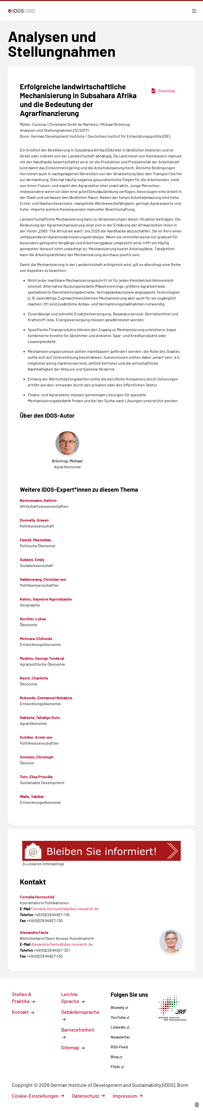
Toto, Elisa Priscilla (36, 776)
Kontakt (21, 1012)
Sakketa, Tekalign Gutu (40, 717)
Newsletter (120, 1037)
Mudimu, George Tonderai (42, 658)
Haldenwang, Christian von (43, 579)
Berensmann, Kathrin (38, 500)
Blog (115, 1056)
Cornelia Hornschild (37, 896)
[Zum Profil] (171, 941)
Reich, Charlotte (34, 678)
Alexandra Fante (34, 932)
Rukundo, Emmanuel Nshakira (46, 697)
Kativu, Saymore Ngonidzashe (46, 599)
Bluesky (118, 1007)
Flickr (116, 1066)
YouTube (119, 1017)
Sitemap (70, 1047)
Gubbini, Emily (32, 559)
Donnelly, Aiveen (34, 520)
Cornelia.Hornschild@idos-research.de (65, 908)
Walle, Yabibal (32, 796)
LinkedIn (119, 1027)
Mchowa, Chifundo (36, 638)
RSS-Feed (119, 1046)
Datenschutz (85, 1096)
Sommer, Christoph (36, 756)
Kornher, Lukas (33, 618)
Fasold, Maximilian (35, 539)
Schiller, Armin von (36, 737)
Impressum (125, 1096)
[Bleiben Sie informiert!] (101, 851)
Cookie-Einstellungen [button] (35, 1096)
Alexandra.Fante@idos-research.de (62, 944)
